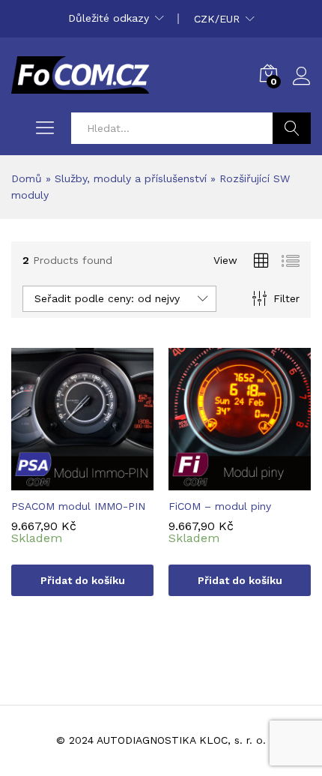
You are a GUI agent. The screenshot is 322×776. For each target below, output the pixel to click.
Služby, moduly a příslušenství (131, 178)
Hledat (292, 128)
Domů (26, 178)
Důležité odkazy (108, 18)
